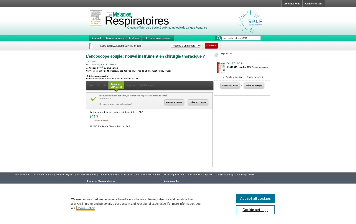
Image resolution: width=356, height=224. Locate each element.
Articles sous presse (158, 38)
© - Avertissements (86, 174)
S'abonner (211, 46)
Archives (134, 38)
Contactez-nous (21, 174)
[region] (178, 203)
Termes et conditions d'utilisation (116, 174)
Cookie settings (255, 209)
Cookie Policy (86, 208)
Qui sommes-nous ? (43, 174)
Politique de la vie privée (200, 174)
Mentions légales (65, 174)
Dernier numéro (115, 38)
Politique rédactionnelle (148, 174)
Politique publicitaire (174, 174)
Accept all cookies (255, 198)
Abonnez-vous (292, 3)
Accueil (96, 38)
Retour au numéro (260, 67)
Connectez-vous (313, 3)
